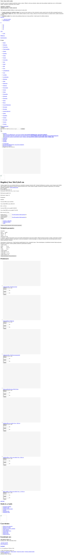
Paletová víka (5, 532)
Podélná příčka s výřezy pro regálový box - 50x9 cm (13, 457)
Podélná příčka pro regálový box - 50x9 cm (11, 423)
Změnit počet (3, 214)
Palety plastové (6, 529)
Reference (5, 139)
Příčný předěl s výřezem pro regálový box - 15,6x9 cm (13, 491)
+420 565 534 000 (4, 542)
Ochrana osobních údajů (8, 508)
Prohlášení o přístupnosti (5, 551)
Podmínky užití (6, 507)
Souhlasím (8, 6)
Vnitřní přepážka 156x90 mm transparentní (11, 355)
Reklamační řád (6, 511)
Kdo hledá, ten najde (4, 128)
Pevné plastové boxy (7, 530)
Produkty (5, 133)
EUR (4, 33)
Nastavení (3, 6)
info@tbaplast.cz (4, 544)
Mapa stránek (13, 551)
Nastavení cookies (20, 551)
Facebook (2, 546)
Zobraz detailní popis (14, 187)
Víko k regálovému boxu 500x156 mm (10, 389)
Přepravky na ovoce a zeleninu (9, 528)
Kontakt (4, 510)
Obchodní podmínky (7, 506)
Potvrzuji (2, 17)
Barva (1, 188)
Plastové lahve (6, 533)
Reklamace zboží (6, 512)
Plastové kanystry (6, 534)
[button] (0, 22)
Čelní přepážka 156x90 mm (8, 320)
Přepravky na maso (7, 527)
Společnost (5, 138)
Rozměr (2, 189)
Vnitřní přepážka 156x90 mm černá (10, 286)
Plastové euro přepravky (8, 526)
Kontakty (5, 141)
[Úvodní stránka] (4, 126)
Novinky (4, 140)
